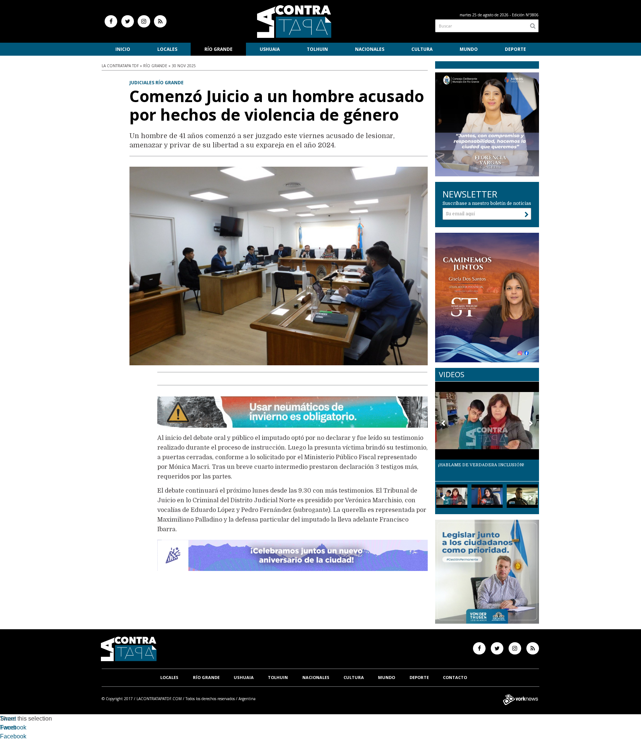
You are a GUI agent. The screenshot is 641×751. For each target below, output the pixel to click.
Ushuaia (270, 49)
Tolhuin (317, 49)
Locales (167, 49)
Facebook (13, 727)
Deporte (515, 49)
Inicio (122, 49)
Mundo (469, 49)
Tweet (8, 718)
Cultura (422, 49)
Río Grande (218, 49)
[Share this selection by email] (3, 737)
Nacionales (369, 49)
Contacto (455, 677)
